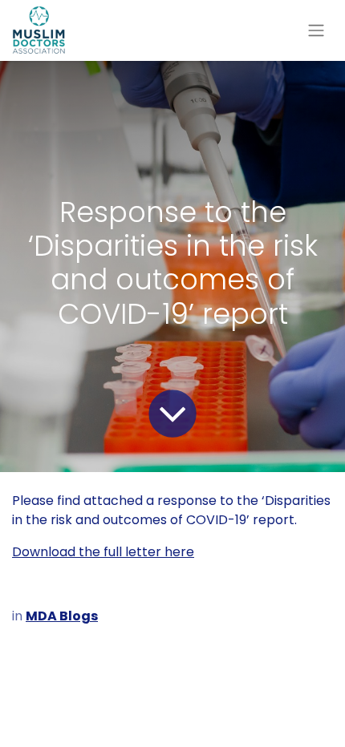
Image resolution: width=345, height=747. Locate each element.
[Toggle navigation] (316, 31)
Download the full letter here (103, 552)
